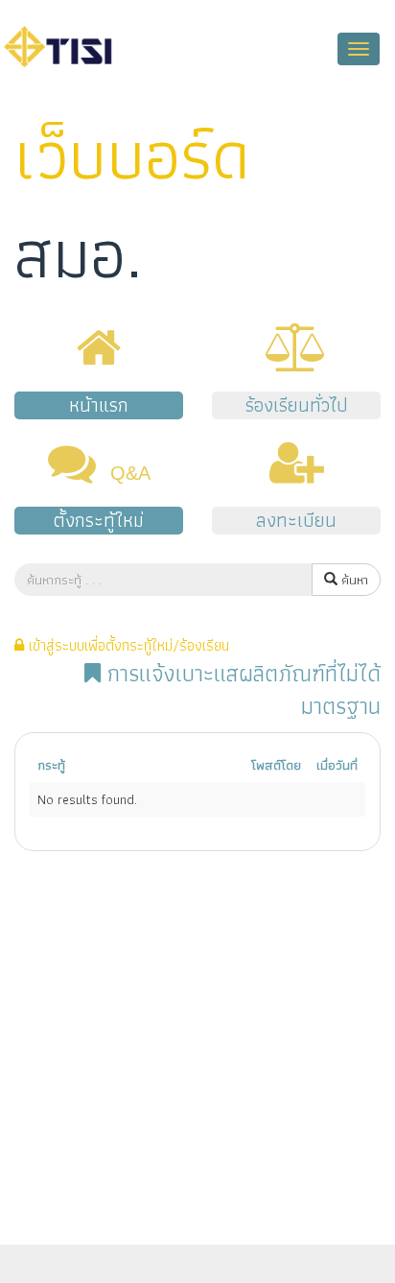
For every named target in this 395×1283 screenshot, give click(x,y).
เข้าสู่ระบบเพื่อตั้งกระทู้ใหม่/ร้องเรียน (126, 645)
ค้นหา (352, 579)
